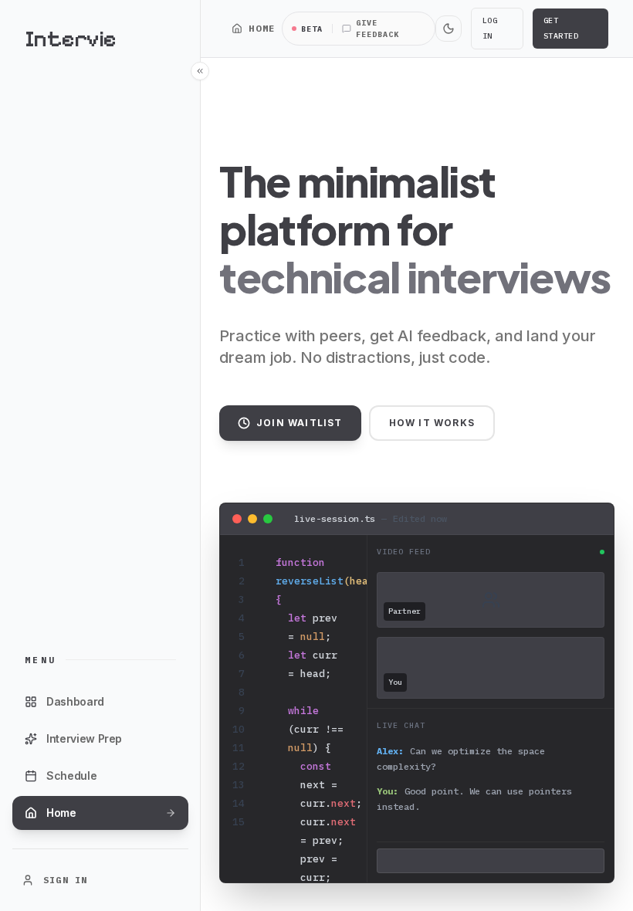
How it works (432, 422)
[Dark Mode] (448, 28)
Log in (490, 28)
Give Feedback (377, 28)
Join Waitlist (299, 422)
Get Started (561, 28)
